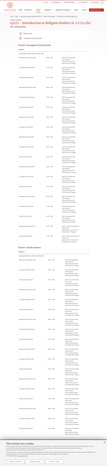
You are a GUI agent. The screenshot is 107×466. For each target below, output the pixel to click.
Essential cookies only (15, 462)
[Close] (104, 442)
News (76, 10)
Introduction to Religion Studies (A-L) (67, 16)
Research (48, 10)
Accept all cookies (54, 462)
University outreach (62, 10)
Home (20, 10)
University (28, 10)
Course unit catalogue (49, 16)
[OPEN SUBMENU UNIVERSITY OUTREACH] (71, 10)
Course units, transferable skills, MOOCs (31, 16)
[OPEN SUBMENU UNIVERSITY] (33, 10)
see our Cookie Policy (23, 456)
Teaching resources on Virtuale (32, 38)
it (102, 2)
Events (84, 10)
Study (38, 10)
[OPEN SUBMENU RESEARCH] (52, 10)
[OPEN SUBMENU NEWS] (79, 10)
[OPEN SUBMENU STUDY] (41, 10)
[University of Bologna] (10, 6)
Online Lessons (27, 33)
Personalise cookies (34, 462)
